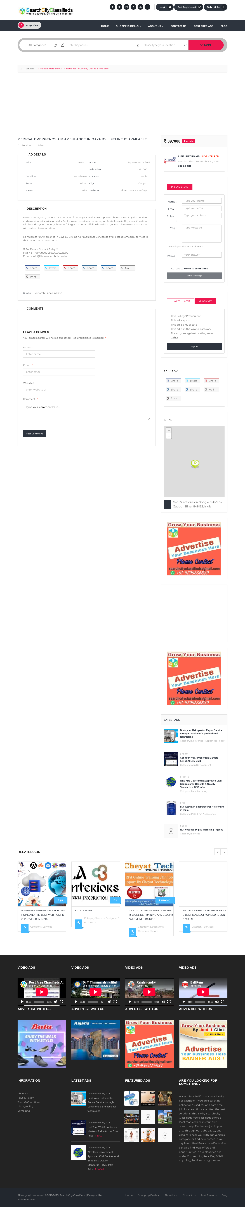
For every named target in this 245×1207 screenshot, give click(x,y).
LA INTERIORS (30, 910)
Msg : (173, 228)
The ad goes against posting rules (192, 333)
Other (174, 337)
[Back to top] (233, 1184)
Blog (223, 26)
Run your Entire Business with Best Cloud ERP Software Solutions (205, 915)
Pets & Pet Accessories (203, 814)
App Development (201, 765)
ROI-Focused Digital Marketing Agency (201, 829)
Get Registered (187, 7)
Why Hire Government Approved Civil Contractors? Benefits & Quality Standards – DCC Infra (201, 784)
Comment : (30, 398)
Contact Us (178, 26)
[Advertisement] (122, 106)
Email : (28, 365)
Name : (172, 201)
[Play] (22, 1002)
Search (206, 45)
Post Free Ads (203, 26)
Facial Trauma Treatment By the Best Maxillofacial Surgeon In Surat (151, 915)
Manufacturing (199, 791)
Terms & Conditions (29, 1102)
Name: (27, 347)
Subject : (171, 218)
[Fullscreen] (61, 1002)
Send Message (194, 275)
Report (194, 346)
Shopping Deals (127, 26)
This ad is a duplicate (184, 324)
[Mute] (55, 1002)
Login (162, 7)
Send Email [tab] (181, 186)
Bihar (41, 145)
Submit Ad (213, 7)
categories (31, 25)
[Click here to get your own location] (185, 45)
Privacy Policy (26, 1097)
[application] (42, 992)
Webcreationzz (26, 1199)
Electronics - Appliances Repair (208, 740)
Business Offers (213, 926)
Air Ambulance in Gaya (134, 190)
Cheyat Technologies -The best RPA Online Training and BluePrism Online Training (97, 915)
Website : (28, 383)
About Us (155, 26)
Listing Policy (25, 1106)
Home (105, 26)
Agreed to (189, 268)
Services (30, 68)
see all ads (184, 165)
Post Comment (34, 433)
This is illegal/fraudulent (186, 316)
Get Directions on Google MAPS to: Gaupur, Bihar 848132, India (197, 504)
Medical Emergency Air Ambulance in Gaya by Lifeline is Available (82, 139)
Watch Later (182, 301)
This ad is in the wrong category (191, 329)
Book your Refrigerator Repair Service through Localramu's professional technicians (201, 733)
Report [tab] (207, 301)
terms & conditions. (196, 268)
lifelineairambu (189, 156)
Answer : (171, 258)
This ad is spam (180, 320)
